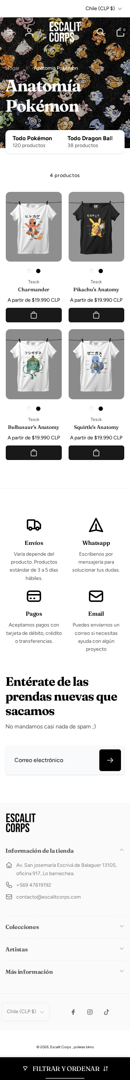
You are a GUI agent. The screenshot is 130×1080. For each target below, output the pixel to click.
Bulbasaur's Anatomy (33, 427)
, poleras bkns (83, 1047)
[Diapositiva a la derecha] (117, 142)
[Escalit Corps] (20, 831)
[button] (10, 32)
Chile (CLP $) (100, 8)
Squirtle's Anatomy (96, 427)
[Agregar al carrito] (34, 315)
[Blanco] (29, 271)
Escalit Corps (60, 1047)
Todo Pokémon (32, 138)
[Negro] (38, 271)
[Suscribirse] (110, 760)
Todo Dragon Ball (90, 138)
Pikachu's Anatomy (96, 289)
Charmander (33, 289)
